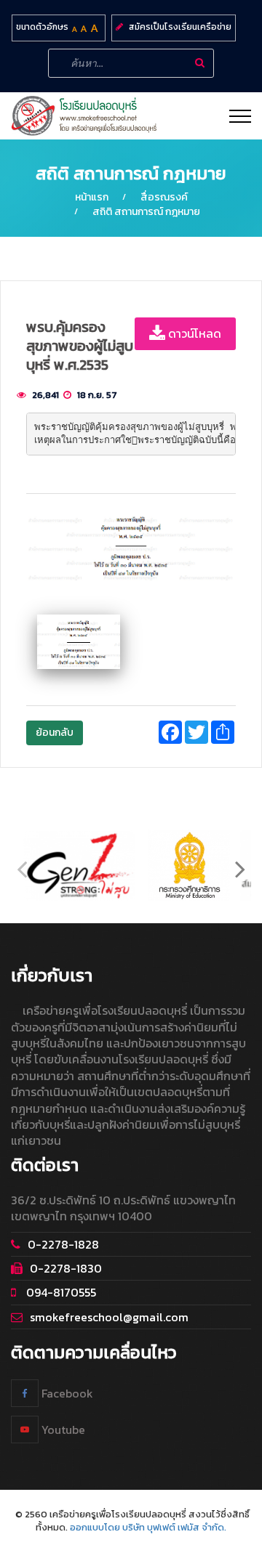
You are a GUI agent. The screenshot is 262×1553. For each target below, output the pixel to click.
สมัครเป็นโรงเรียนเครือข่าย (180, 26)
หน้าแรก (91, 197)
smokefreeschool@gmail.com (109, 1317)
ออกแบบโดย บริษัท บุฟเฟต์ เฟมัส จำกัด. (148, 1527)
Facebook (66, 1393)
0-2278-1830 (66, 1268)
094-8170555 (59, 1292)
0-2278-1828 (63, 1244)
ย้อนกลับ (55, 732)
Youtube (62, 1429)
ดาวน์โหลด (193, 333)
